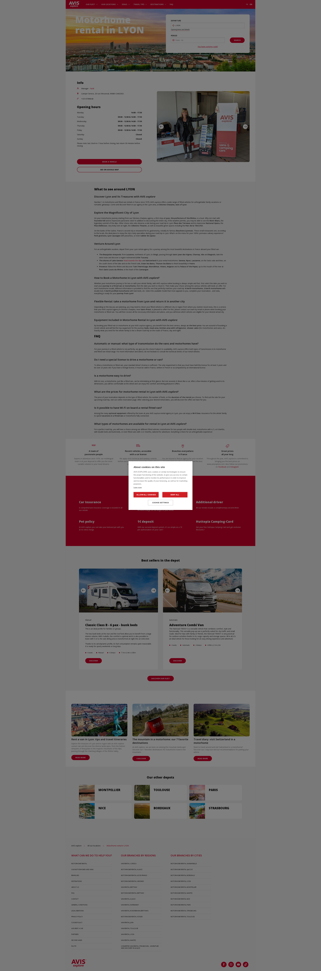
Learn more (138, 487)
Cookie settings (160, 502)
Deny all (175, 495)
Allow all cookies (146, 495)
